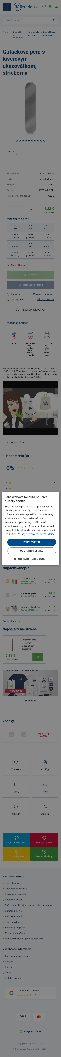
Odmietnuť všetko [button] (31, 550)
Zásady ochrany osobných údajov (36, 534)
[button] (30, 559)
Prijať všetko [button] (31, 541)
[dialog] (30, 528)
